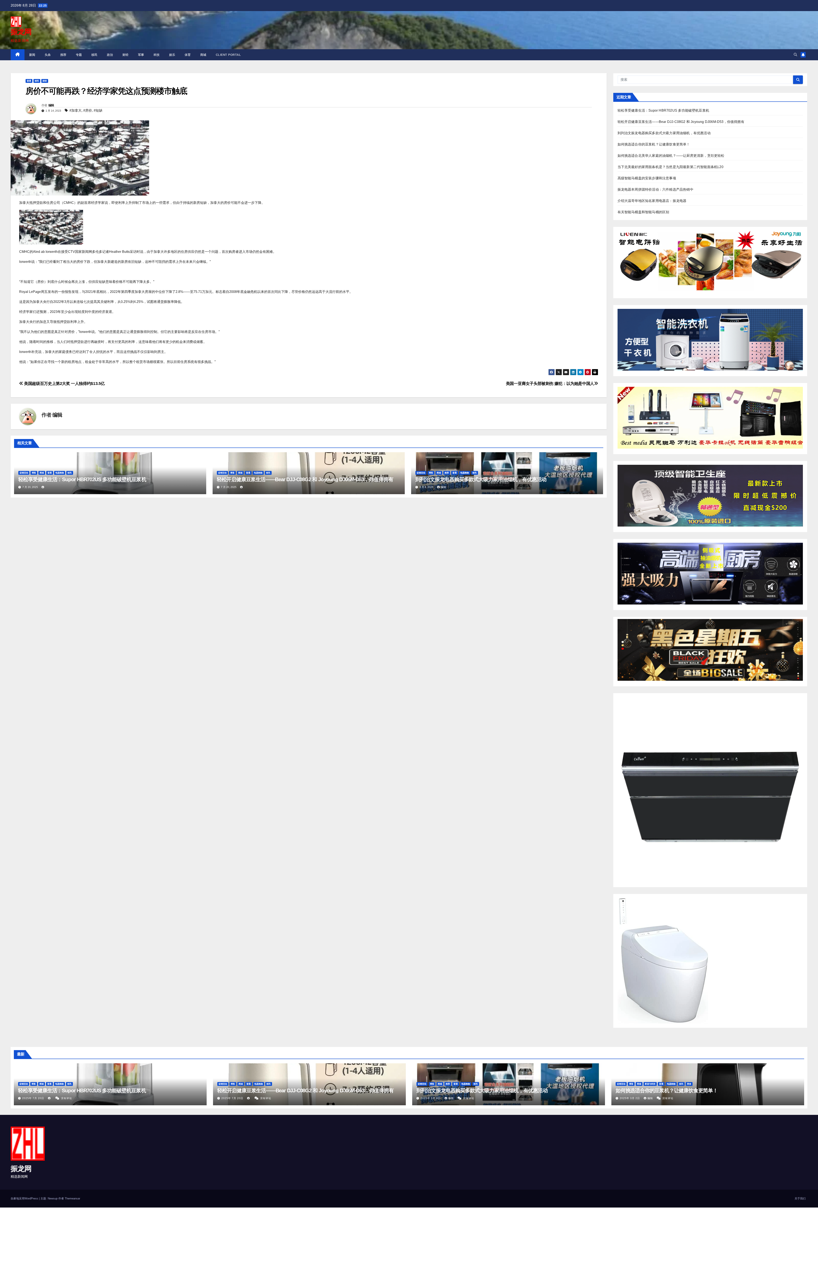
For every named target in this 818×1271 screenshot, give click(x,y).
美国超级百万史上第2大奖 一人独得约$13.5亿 (64, 383)
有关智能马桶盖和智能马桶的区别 (643, 212)
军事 (141, 54)
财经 (125, 54)
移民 (94, 54)
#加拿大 (75, 110)
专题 (79, 54)
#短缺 (98, 110)
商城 (203, 54)
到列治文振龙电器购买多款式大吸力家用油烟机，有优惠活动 (481, 479)
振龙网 (21, 32)
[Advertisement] (128, 1239)
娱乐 (172, 54)
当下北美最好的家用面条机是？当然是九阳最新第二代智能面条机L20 (670, 167)
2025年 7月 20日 (33, 1098)
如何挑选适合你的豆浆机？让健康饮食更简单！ (654, 144)
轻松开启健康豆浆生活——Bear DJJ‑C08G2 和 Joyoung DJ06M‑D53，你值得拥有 (305, 479)
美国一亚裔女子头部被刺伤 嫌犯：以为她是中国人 (550, 383)
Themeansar (72, 1198)
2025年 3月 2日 (630, 1098)
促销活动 (24, 473)
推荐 (63, 54)
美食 (689, 1084)
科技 (157, 54)
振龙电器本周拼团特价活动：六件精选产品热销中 (655, 189)
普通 (29, 81)
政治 (110, 54)
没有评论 (66, 1098)
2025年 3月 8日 (431, 1098)
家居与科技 (650, 1084)
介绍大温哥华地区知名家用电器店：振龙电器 (652, 201)
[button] (795, 54)
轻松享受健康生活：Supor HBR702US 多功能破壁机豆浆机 (82, 479)
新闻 (32, 54)
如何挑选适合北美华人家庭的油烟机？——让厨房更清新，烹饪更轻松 (671, 155)
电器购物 (59, 473)
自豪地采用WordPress (25, 1198)
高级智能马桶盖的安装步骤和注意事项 (647, 178)
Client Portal (228, 54)
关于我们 (800, 1198)
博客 (34, 473)
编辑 (51, 105)
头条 (48, 54)
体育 (188, 54)
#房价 (87, 110)
